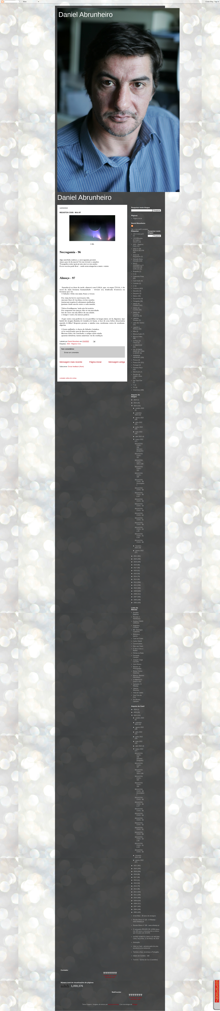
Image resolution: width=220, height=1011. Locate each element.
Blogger (134, 1004)
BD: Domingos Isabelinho (138, 631)
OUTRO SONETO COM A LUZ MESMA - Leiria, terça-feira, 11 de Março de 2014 (146, 937)
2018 (135, 565)
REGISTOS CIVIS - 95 (139, 500)
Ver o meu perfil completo (139, 229)
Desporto (136, 293)
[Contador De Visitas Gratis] (110, 974)
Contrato (136, 283)
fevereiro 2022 (138, 547)
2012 (135, 582)
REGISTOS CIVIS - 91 (139, 519)
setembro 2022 (138, 414)
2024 (135, 400)
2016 (135, 570)
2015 (135, 573)
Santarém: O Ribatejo (137, 685)
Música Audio (137, 334)
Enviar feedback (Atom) (76, 366)
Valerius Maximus (136, 689)
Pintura (135, 360)
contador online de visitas (68, 378)
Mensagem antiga (117, 362)
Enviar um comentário (71, 352)
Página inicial (95, 362)
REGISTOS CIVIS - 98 (139, 489)
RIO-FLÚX (136, 372)
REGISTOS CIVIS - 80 (139, 541)
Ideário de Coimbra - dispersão (136, 314)
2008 (135, 594)
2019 (135, 562)
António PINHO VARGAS (138, 622)
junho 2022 (139, 427)
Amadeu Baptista (136, 613)
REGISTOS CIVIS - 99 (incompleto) (139, 482)
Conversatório (137, 644)
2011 (135, 585)
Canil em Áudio (138, 638)
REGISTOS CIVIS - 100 (139, 475)
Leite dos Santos (138, 323)
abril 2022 (138, 436)
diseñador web (110, 977)
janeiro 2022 (139, 550)
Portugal (136, 365)
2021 (135, 556)
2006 (135, 600)
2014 (135, 576)
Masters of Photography (137, 667)
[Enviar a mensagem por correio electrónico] (94, 341)
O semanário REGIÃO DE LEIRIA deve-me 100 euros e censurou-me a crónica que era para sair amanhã (146, 931)
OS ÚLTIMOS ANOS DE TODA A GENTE (138, 351)
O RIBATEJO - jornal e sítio (138, 680)
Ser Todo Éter (137, 380)
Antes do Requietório (136, 256)
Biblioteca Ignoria (136, 635)
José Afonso (137, 664)
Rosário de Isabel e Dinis (137, 375)
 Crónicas (138, 234)
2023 (135, 403)
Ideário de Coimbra (136, 309)
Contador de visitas (110, 975)
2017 (135, 568)
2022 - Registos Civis (74, 344)
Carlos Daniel (137, 641)
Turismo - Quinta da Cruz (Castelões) (145, 960)
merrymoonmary (113, 1004)
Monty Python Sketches (137, 672)
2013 (135, 579)
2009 (135, 591)
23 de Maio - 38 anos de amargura (144, 916)
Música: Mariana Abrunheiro (138, 676)
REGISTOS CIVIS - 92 (139, 514)
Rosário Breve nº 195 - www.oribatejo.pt (146, 925)
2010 (135, 588)
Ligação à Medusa (136, 328)
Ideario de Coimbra (136, 304)
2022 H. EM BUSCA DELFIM (138, 249)
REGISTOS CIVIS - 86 (139, 523)
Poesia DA (136, 362)
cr (133, 286)
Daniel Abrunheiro (85, 14)
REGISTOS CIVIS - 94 (139, 505)
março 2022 (139, 439)
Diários (135, 296)
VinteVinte (136, 390)
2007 (135, 597)
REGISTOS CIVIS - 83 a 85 (139, 529)
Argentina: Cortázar (136, 626)
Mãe (134, 331)
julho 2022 (138, 422)
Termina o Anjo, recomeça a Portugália (146, 952)
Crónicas (136, 288)
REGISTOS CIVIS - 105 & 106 (139, 462)
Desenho (136, 291)
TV (134, 387)
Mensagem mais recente (71, 362)
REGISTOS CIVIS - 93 (139, 509)
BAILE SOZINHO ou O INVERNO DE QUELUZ (138, 266)
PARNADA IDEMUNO (136, 356)
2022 (135, 406)
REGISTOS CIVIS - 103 (139, 468)
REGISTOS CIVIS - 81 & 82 (139, 535)
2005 (135, 602)
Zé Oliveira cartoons (136, 700)
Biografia (136, 271)
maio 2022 (138, 432)
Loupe (217, 1006)
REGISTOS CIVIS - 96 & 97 (139, 494)
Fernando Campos (136, 656)
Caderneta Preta (138, 276)
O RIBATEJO (137, 345)
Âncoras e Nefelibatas (136, 618)
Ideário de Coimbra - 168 (141, 956)
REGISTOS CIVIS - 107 (139, 455)
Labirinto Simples (136, 319)
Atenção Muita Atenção (138, 260)
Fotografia (136, 301)
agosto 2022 (139, 418)
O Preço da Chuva (137, 342)
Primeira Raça (137, 367)
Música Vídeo (137, 336)
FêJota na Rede (138, 653)
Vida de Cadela (138, 693)
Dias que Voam (138, 646)
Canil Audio (136, 281)
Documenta (137, 299)
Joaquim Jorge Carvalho (138, 661)
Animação (136, 942)
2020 (135, 559)
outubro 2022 (139, 408)
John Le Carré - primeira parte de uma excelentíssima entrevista (145, 947)
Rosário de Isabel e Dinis (138, 240)
